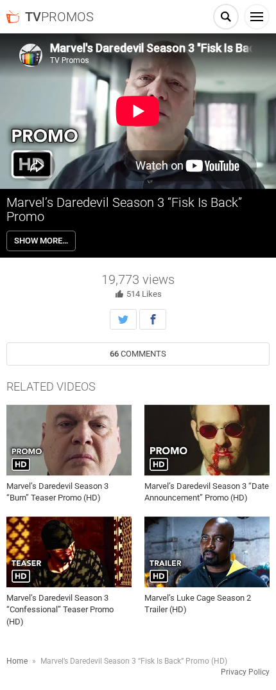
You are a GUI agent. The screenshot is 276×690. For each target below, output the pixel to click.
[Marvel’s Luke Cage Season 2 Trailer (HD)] (207, 552)
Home (17, 661)
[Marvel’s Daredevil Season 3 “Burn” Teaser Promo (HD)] (69, 440)
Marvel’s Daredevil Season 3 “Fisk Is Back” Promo (124, 209)
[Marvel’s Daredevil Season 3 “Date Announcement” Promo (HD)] (207, 440)
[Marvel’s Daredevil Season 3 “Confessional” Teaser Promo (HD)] (69, 552)
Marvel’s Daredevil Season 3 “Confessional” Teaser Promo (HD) (60, 609)
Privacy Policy (245, 672)
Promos (59, 16)
